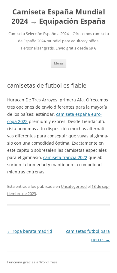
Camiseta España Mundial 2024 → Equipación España (58, 16)
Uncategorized (74, 186)
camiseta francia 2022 (65, 157)
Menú (58, 63)
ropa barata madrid (29, 231)
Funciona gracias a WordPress (32, 262)
